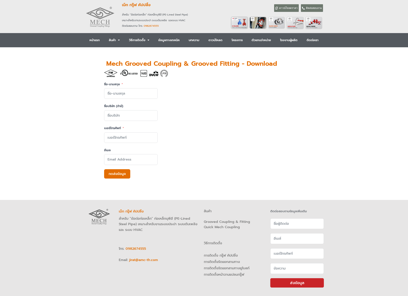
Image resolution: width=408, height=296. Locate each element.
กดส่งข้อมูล (117, 173)
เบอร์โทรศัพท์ (112, 128)
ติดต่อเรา (313, 40)
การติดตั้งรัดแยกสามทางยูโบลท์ (226, 268)
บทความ (194, 40)
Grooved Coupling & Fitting (227, 221)
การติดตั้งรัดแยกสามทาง (222, 261)
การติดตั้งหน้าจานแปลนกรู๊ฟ (224, 274)
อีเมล (107, 150)
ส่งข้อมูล (297, 283)
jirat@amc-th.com (143, 259)
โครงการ (237, 40)
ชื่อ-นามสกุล (112, 84)
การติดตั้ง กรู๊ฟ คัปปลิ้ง (221, 255)
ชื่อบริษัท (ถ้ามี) (113, 106)
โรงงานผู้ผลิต (289, 40)
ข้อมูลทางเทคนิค (169, 40)
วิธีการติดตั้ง (137, 40)
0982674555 (151, 26)
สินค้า (112, 40)
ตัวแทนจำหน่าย (261, 40)
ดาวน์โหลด (215, 40)
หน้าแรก (94, 40)
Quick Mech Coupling (222, 227)
